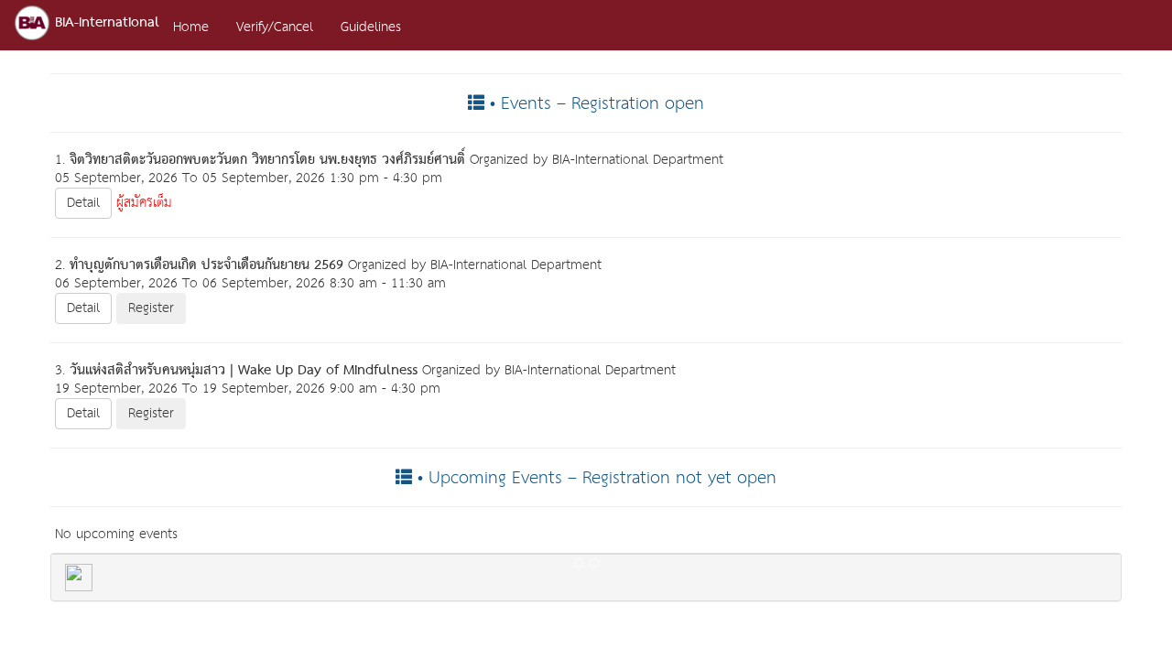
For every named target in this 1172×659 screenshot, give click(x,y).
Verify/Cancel (274, 27)
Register (151, 308)
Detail (83, 202)
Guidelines (371, 27)
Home (191, 27)
